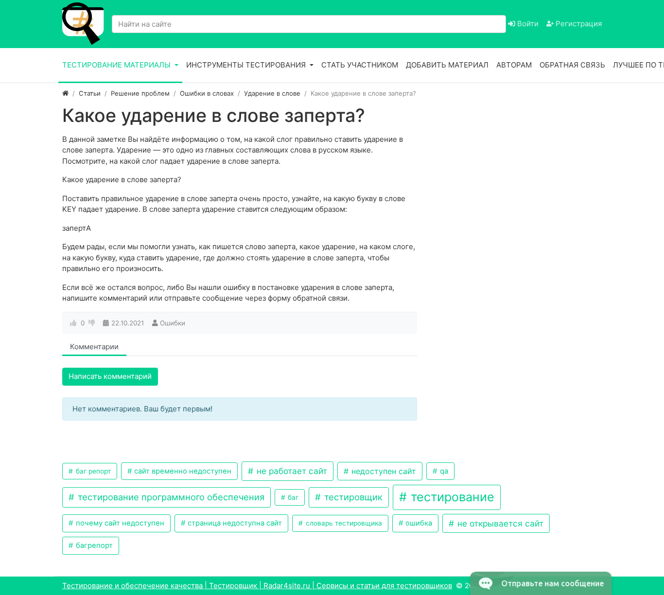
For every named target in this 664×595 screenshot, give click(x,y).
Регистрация (578, 23)
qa (443, 471)
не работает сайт (290, 471)
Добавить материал (447, 64)
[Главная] (65, 93)
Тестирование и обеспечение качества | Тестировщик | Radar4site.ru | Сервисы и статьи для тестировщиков (257, 585)
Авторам (514, 64)
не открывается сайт (499, 523)
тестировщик (352, 497)
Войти (527, 23)
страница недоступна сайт (234, 523)
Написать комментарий (110, 376)
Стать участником (359, 64)
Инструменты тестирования (247, 64)
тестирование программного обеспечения (169, 497)
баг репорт (92, 471)
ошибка (417, 523)
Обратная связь (572, 64)
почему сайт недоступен (119, 523)
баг (292, 497)
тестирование (450, 497)
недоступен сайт (382, 471)
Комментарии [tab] (94, 346)
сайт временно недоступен (181, 471)
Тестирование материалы (117, 64)
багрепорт (93, 545)
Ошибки (172, 323)
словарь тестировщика (343, 523)
